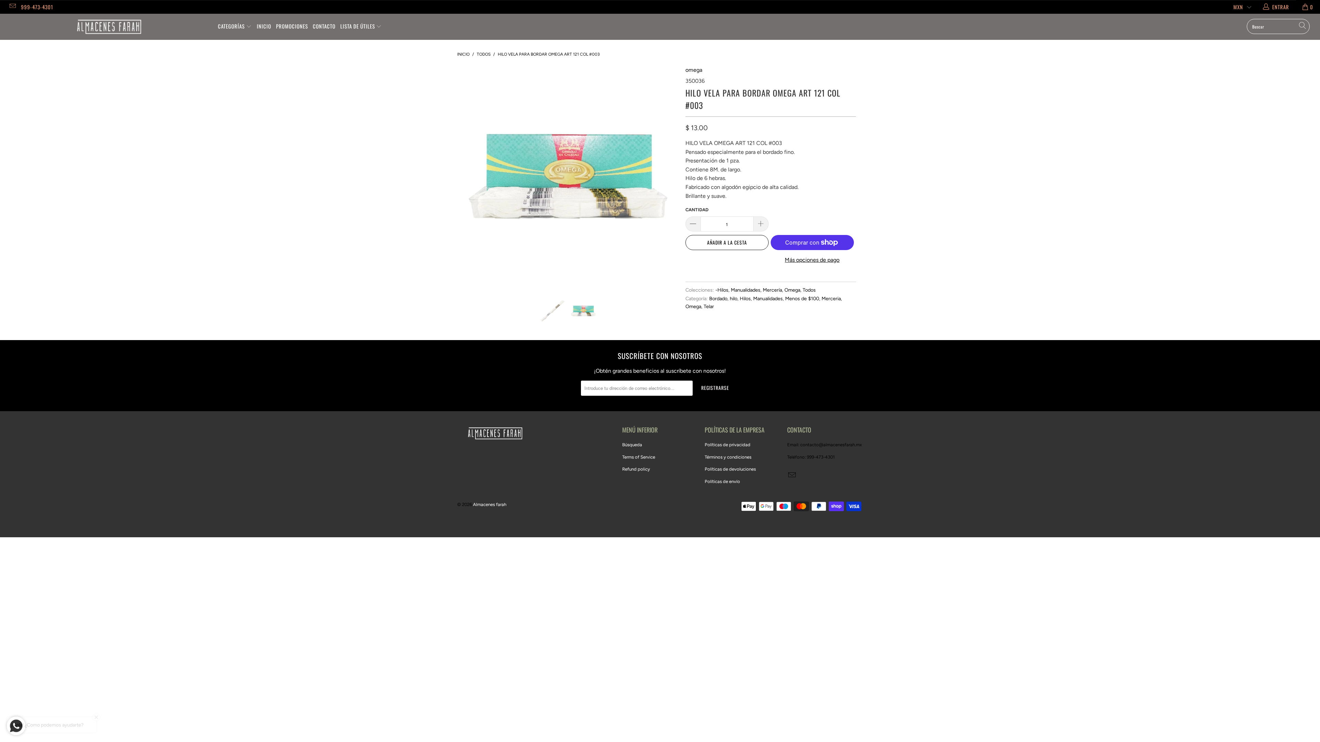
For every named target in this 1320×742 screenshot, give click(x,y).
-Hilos (721, 290)
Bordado (718, 298)
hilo (733, 298)
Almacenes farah (489, 504)
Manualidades (745, 290)
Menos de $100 (802, 298)
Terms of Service (638, 457)
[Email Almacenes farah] (12, 7)
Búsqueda (632, 444)
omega (693, 70)
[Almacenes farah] (109, 26)
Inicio (264, 26)
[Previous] (469, 176)
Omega (792, 290)
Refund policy (636, 469)
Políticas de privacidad (727, 444)
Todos (809, 290)
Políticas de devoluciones (730, 469)
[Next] (666, 176)
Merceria (831, 298)
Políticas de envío (722, 481)
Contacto (324, 26)
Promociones (292, 26)
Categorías (232, 26)
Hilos (745, 298)
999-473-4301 (37, 7)
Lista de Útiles (358, 26)
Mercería (772, 290)
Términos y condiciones (728, 457)
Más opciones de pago (812, 260)
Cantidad (696, 209)
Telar (709, 306)
